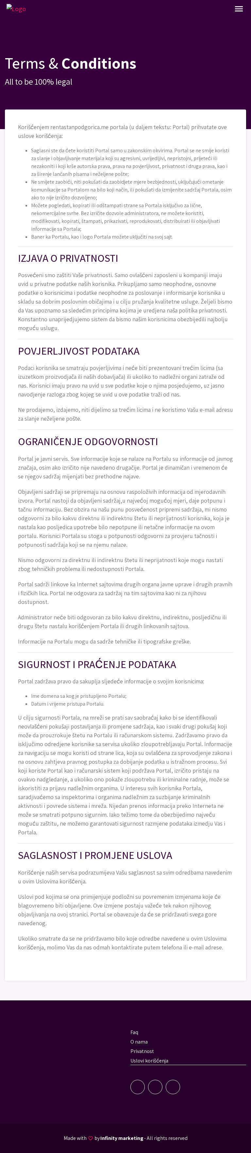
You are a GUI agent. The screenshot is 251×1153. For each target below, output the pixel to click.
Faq (134, 1032)
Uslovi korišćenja (149, 1060)
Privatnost (142, 1051)
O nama (139, 1041)
